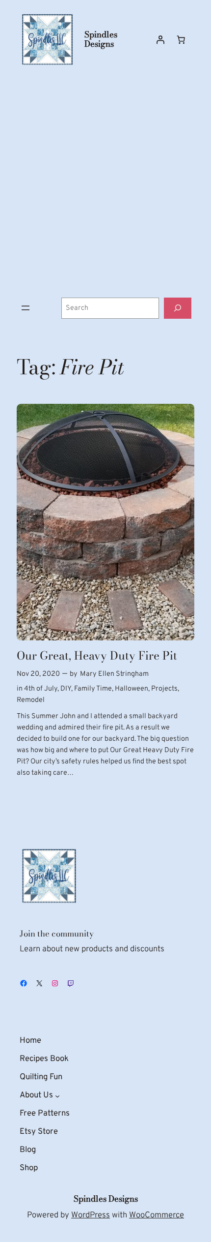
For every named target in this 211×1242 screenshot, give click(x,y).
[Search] (177, 308)
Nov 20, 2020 (38, 674)
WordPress (90, 1215)
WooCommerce (156, 1215)
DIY (65, 689)
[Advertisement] (105, 182)
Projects (164, 689)
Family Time (93, 689)
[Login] (160, 39)
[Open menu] (25, 308)
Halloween (131, 689)
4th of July (40, 689)
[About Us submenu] (57, 1095)
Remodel (31, 700)
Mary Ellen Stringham (114, 674)
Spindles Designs (100, 39)
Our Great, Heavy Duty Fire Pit (97, 656)
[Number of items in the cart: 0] (181, 39)
